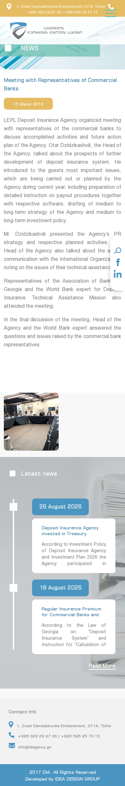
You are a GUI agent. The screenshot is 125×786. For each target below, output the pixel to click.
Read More (102, 666)
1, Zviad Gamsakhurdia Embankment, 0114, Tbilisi (60, 6)
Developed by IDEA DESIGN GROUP (62, 778)
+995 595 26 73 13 (80, 12)
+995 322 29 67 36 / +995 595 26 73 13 (59, 736)
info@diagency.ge (34, 747)
